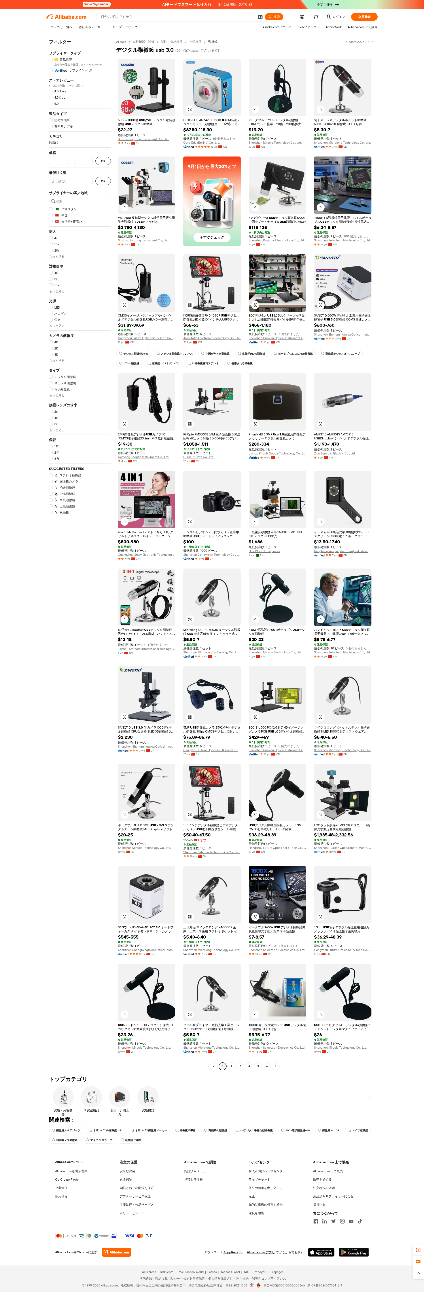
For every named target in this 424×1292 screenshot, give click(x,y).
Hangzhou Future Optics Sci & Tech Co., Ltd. (146, 338)
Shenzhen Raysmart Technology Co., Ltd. (277, 240)
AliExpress (149, 1272)
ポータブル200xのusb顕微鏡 (295, 353)
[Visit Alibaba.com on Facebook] (315, 1221)
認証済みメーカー (196, 1171)
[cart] (316, 17)
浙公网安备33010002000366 (284, 1285)
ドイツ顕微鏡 (360, 1130)
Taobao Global (230, 1272)
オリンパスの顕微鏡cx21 (107, 1130)
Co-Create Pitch (66, 1179)
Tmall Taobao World (190, 1272)
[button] (260, 16)
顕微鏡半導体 (188, 1130)
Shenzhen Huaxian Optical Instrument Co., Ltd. (277, 338)
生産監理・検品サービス (137, 1204)
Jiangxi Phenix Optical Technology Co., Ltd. (277, 453)
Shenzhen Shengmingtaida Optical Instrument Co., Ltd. (342, 334)
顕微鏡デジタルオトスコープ (343, 353)
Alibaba (121, 42)
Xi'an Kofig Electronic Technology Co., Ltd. (212, 338)
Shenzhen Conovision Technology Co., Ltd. (212, 554)
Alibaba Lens (64, 1252)
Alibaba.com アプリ (261, 1252)
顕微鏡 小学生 (133, 1140)
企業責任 (61, 1188)
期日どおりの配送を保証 (137, 1188)
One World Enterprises (264, 551)
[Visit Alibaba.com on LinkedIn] (324, 1221)
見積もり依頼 (193, 1179)
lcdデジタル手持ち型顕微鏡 (256, 1130)
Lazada (212, 1272)
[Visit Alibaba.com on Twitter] (333, 1221)
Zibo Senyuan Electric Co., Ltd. (335, 453)
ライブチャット (259, 1179)
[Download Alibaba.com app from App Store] (321, 1252)
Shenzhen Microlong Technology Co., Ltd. (342, 142)
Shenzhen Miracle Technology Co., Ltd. (275, 142)
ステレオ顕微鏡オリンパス (177, 353)
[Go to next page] (276, 1066)
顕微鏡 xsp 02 (330, 1130)
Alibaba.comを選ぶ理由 (71, 1171)
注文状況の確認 (324, 1188)
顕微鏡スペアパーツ (68, 1130)
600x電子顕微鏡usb (298, 1130)
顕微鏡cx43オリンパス (165, 363)
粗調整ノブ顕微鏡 (67, 1140)
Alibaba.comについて (70, 1162)
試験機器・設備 (143, 42)
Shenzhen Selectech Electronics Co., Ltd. (342, 240)
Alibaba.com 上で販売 (328, 1171)
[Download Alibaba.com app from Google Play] (354, 1252)
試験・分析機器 (172, 42)
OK (103, 161)
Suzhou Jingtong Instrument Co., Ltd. (143, 139)
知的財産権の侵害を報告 (266, 1204)
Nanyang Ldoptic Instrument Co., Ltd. (143, 457)
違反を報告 (256, 1213)
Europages (276, 1272)
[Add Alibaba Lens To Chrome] (116, 1252)
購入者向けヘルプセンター (267, 1171)
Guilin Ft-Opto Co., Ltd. (198, 457)
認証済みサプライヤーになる (333, 1196)
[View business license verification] (252, 1285)
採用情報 (61, 1196)
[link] (418, 1250)
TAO (246, 1272)
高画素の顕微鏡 (217, 1130)
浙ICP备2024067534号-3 (324, 1285)
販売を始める (322, 1179)
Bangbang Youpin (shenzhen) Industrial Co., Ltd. (342, 551)
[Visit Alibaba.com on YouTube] (351, 1221)
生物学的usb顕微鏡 (253, 353)
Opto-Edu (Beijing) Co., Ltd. (201, 142)
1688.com (166, 1272)
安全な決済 (127, 1171)
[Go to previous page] (214, 1066)
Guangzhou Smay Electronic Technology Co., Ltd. (146, 554)
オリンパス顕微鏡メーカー (151, 1130)
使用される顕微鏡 (242, 363)
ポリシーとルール (132, 1213)
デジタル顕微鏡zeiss (135, 353)
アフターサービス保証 (135, 1196)
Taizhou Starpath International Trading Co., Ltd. (146, 649)
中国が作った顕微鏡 (217, 353)
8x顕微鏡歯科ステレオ (205, 363)
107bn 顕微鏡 (131, 363)
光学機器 (195, 42)
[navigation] (80, 554)
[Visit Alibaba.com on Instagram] (342, 1221)
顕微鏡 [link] (213, 42)
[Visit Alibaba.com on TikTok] (360, 1221)
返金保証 (126, 1179)
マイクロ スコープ (101, 1140)
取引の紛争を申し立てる (266, 1188)
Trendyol (259, 1272)
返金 (252, 1196)
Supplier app (232, 1252)
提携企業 (319, 1204)
